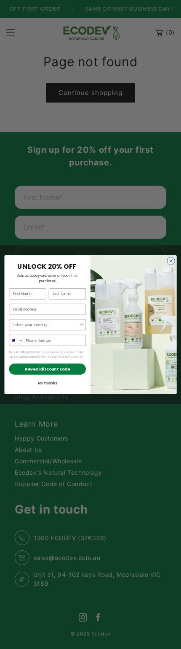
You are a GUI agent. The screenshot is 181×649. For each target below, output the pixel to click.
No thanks (47, 382)
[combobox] (46, 324)
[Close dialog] (171, 261)
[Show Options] (82, 324)
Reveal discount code (47, 368)
